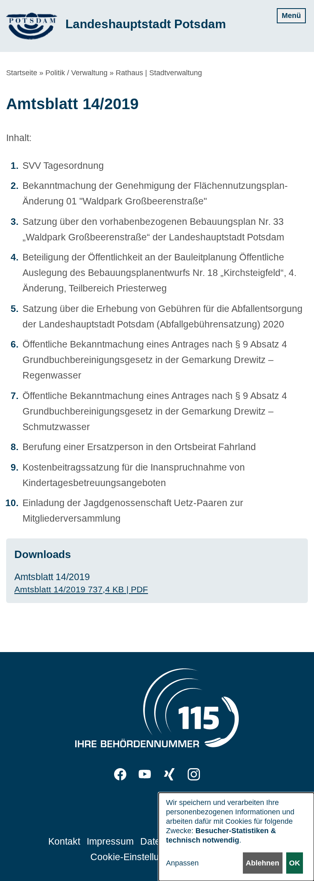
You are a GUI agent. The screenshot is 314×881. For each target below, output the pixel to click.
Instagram (194, 774)
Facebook (120, 774)
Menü (291, 15)
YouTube (145, 774)
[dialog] (236, 837)
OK (294, 863)
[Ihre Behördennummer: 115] (157, 710)
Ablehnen (262, 863)
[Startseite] (31, 26)
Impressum (110, 841)
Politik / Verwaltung (76, 73)
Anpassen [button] (182, 863)
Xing (169, 774)
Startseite (21, 73)
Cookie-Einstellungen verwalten (157, 857)
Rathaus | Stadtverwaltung (159, 73)
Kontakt (64, 841)
